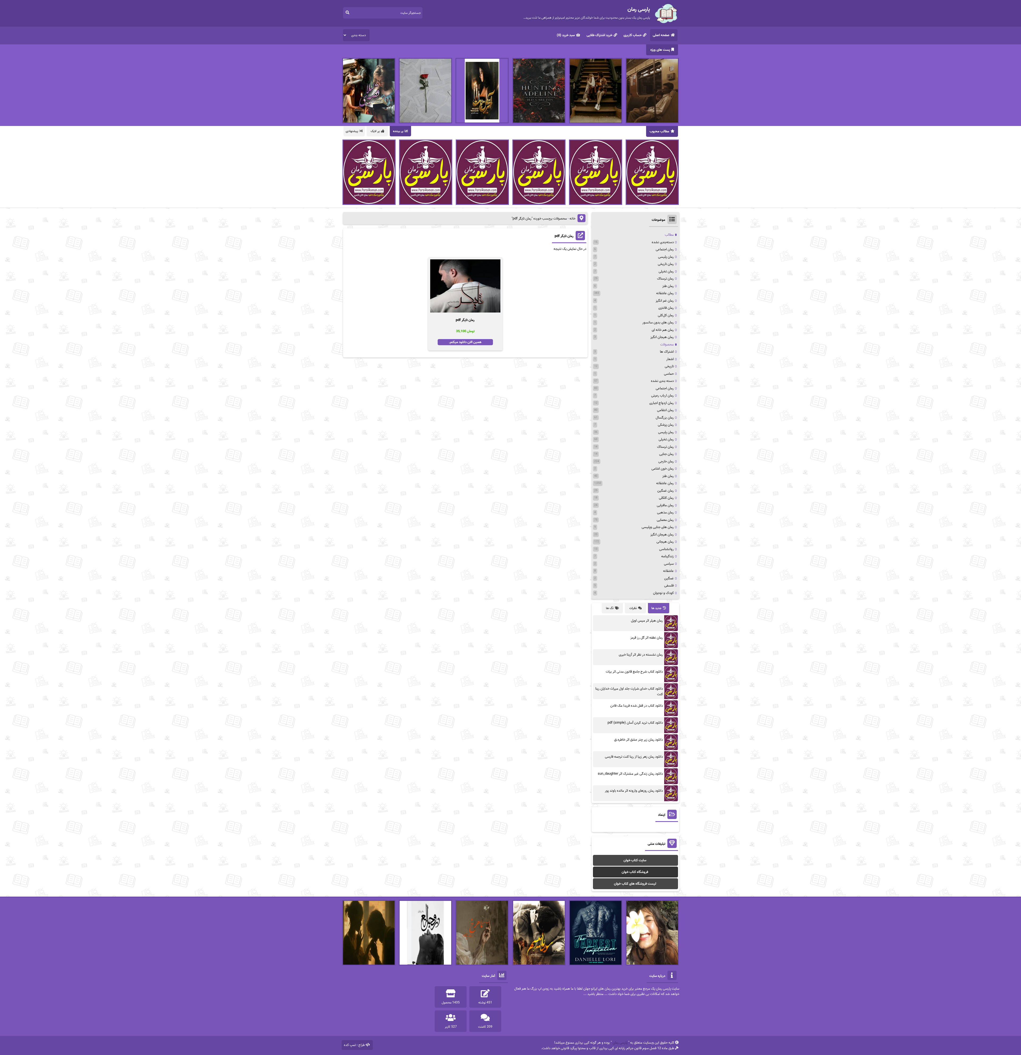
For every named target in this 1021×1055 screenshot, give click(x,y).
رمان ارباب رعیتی (662, 395)
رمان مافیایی (665, 505)
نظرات (633, 608)
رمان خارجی (666, 461)
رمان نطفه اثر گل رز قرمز (646, 637)
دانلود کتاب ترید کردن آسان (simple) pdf (635, 722)
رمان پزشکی (666, 425)
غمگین (669, 578)
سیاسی (669, 564)
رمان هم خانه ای (663, 330)
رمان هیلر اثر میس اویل (647, 620)
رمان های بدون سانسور (658, 322)
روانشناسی (666, 549)
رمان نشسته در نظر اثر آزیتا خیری (641, 654)
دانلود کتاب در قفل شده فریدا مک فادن (636, 705)
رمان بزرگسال (665, 417)
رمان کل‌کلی (666, 315)
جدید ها (656, 608)
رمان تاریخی (666, 264)
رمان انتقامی (665, 410)
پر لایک (375, 131)
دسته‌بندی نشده (663, 242)
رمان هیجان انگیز (662, 337)
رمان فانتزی (666, 308)
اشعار (670, 359)
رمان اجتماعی (665, 249)
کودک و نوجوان (663, 593)
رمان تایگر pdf (564, 236)
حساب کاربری (633, 35)
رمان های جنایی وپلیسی (658, 527)
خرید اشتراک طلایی (599, 35)
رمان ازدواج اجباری (661, 403)
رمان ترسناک (665, 278)
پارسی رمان (620, 1042)
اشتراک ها (667, 352)
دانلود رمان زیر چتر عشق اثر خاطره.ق (638, 739)
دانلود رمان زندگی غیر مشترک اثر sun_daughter (630, 774)
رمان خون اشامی (662, 468)
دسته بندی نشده (662, 381)
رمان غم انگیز (665, 300)
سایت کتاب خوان (635, 860)
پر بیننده (398, 131)
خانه (572, 218)
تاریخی (669, 366)
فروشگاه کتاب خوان (635, 872)
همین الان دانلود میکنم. (465, 342)
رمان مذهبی (665, 512)
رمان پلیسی (666, 257)
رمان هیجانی (665, 542)
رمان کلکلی (666, 498)
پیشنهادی (352, 131)
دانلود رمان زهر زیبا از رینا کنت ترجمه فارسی (634, 756)
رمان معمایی (665, 520)
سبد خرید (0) (566, 35)
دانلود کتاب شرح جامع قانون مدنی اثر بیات (634, 671)
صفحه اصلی (661, 35)
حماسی (669, 374)
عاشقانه (668, 571)
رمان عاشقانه (665, 293)
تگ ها (610, 608)
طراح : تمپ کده (354, 1045)
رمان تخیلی (666, 271)
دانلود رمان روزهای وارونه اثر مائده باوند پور (634, 791)
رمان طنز (668, 286)
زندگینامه (667, 556)
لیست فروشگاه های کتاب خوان (635, 884)
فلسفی (669, 585)
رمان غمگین (665, 490)
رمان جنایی (666, 454)
